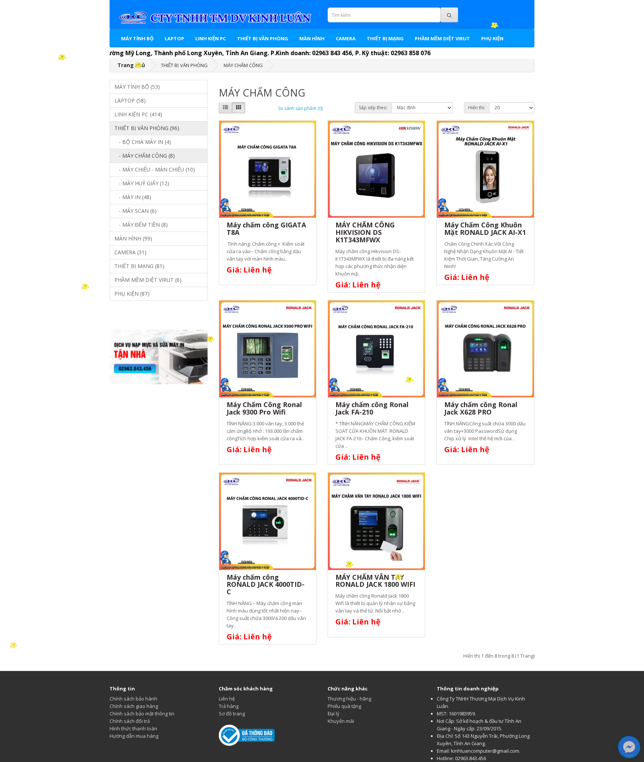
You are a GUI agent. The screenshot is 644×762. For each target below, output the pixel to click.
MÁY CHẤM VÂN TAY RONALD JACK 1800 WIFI (375, 581)
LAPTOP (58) (130, 100)
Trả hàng (229, 706)
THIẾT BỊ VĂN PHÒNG (262, 38)
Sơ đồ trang (232, 713)
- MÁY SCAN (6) (135, 210)
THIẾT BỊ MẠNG (385, 38)
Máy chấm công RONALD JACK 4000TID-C (265, 584)
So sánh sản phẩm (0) (300, 108)
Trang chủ (131, 65)
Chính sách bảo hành (133, 698)
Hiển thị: (476, 107)
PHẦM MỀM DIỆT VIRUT (442, 38)
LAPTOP (174, 38)
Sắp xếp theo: (373, 107)
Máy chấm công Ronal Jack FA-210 (371, 408)
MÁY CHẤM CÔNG (243, 65)
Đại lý (334, 713)
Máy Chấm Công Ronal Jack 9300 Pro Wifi (264, 408)
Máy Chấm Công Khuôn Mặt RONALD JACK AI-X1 (485, 228)
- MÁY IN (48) (132, 197)
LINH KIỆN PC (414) (138, 114)
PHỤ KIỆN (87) (131, 293)
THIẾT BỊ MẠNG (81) (139, 266)
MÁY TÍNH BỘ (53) (137, 86)
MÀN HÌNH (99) (133, 238)
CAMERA (346, 38)
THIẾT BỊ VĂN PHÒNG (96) (146, 128)
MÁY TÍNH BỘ (137, 38)
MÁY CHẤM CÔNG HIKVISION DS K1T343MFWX (365, 232)
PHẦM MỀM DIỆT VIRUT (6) (147, 279)
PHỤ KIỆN (492, 38)
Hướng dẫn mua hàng (134, 736)
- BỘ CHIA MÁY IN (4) (142, 141)
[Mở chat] (629, 747)
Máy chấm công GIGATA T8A (266, 228)
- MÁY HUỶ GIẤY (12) (141, 183)
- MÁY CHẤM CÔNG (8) (144, 155)
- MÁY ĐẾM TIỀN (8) (141, 224)
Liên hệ (227, 698)
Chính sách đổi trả (130, 721)
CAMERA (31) (130, 252)
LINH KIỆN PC (210, 38)
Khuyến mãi (341, 721)
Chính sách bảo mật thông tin (142, 713)
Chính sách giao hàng (134, 706)
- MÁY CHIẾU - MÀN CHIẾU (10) (154, 169)
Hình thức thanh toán (133, 728)
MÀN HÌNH (312, 38)
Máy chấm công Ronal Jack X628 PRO (480, 408)
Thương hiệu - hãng (349, 698)
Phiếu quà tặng (344, 706)
